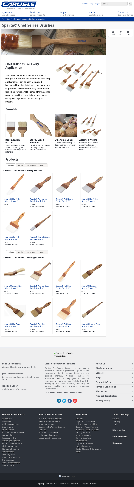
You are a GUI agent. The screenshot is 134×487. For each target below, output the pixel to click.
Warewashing (8, 451)
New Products (119, 436)
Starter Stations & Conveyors (88, 449)
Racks (78, 451)
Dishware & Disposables (86, 424)
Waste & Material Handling (51, 418)
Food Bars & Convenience (13, 432)
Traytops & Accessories (86, 421)
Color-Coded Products (48, 435)
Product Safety (87, 3)
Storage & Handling (10, 449)
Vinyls (115, 424)
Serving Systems (83, 432)
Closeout (117, 443)
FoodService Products (19, 19)
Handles (42, 429)
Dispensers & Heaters (85, 443)
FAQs (98, 377)
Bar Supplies (7, 435)
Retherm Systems (83, 435)
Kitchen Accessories (36, 19)
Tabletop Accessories (11, 424)
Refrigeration (81, 440)
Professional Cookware (12, 443)
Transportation (8, 460)
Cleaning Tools (8, 454)
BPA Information (104, 368)
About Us (100, 363)
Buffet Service (8, 429)
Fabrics (115, 418)
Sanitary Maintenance (50, 414)
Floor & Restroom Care (12, 457)
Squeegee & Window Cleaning (52, 427)
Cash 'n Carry (8, 465)
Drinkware (6, 421)
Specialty (116, 421)
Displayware (7, 427)
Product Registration (107, 395)
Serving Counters (83, 438)
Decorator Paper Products (87, 427)
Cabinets (79, 418)
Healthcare (82, 414)
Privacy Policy (103, 400)
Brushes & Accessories (49, 432)
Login (97, 3)
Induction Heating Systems (87, 429)
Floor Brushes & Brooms (49, 421)
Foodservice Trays (10, 438)
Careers (100, 372)
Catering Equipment (11, 440)
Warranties (101, 391)
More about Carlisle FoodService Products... (64, 393)
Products (5, 19)
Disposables (118, 430)
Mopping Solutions (47, 424)
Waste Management (11, 462)
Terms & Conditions (106, 386)
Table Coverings (120, 414)
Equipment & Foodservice (50, 438)
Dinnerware (7, 418)
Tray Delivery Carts (84, 446)
